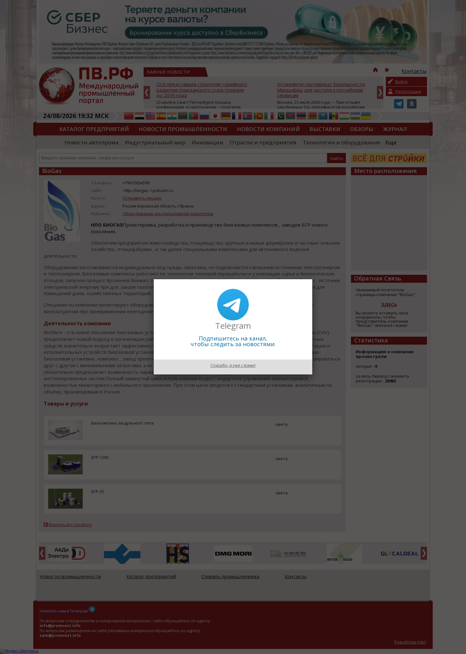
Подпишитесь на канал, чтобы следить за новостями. (233, 341)
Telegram (233, 325)
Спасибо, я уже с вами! (233, 365)
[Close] (312, 279)
